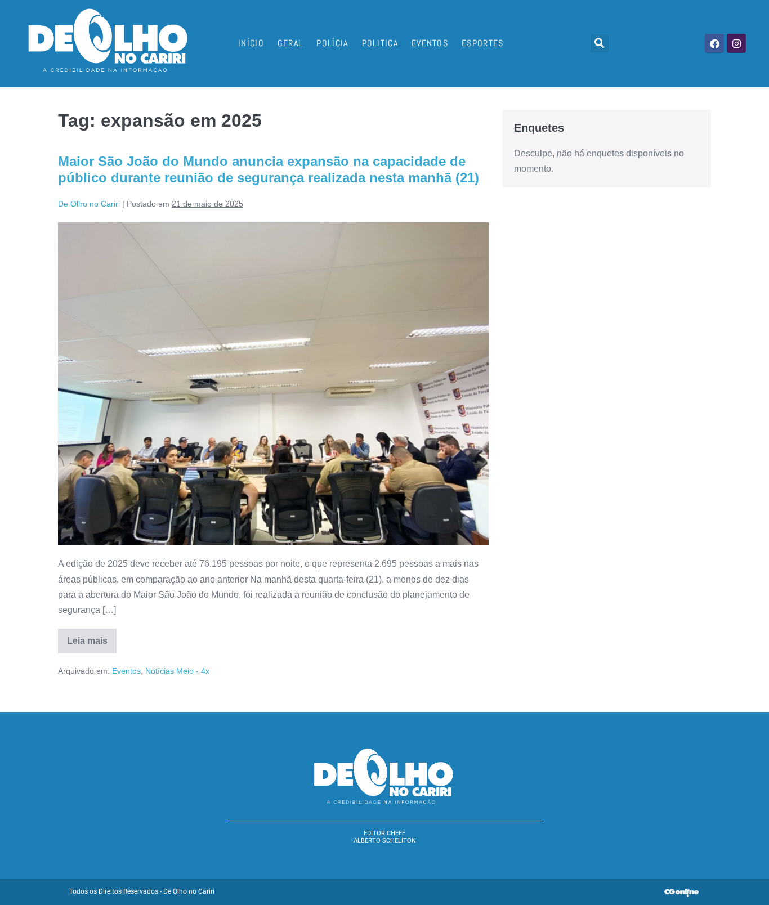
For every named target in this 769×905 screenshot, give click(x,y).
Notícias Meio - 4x (177, 670)
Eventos (430, 43)
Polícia (332, 43)
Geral (290, 43)
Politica (380, 43)
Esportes (482, 43)
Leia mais (92, 637)
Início (251, 43)
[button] (600, 43)
